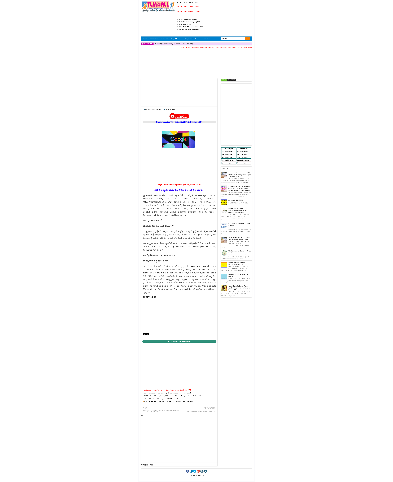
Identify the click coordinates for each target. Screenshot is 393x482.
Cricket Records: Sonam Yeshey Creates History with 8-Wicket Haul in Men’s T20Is (239, 288)
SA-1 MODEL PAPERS (235, 200)
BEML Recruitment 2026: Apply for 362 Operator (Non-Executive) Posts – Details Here (168, 402)
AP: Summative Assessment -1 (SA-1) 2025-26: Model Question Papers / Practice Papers (239, 175)
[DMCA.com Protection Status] (228, 80)
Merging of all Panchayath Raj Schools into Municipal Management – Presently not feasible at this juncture (161, 411)
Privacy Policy (193, 475)
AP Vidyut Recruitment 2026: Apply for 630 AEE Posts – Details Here (163, 399)
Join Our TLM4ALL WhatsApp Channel (188, 12)
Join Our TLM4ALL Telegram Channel (188, 6)
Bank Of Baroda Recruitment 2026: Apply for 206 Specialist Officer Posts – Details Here (169, 393)
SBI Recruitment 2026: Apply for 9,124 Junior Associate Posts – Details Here (165, 390)
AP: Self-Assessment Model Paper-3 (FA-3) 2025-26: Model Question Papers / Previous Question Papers (239, 188)
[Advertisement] (196, 62)
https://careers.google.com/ (157, 201)
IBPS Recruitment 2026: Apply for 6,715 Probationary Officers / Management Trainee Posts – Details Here (174, 396)
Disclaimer (201, 475)
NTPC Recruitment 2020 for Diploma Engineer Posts (201, 411)
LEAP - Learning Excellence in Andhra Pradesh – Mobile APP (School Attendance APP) (238, 210)
